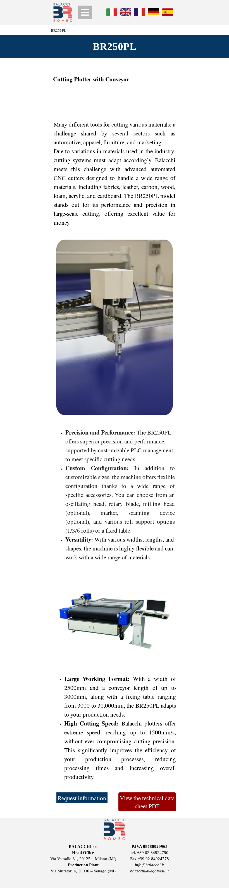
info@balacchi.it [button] (149, 865)
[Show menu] (85, 12)
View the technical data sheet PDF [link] (147, 802)
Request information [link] (82, 798)
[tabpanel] (114, 79)
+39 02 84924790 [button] (152, 852)
